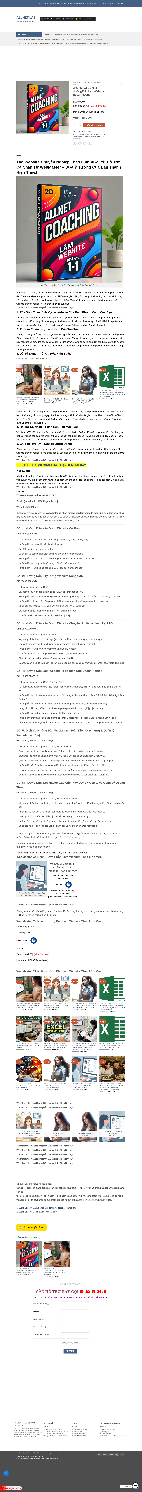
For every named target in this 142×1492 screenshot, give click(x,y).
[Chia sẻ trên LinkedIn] (89, 143)
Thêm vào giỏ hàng (94, 125)
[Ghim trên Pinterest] (85, 143)
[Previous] (16, 387)
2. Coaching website (85, 131)
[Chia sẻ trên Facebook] (74, 143)
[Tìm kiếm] (125, 19)
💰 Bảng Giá (79, 19)
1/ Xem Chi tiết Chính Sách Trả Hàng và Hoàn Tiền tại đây (46, 1207)
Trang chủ (77, 82)
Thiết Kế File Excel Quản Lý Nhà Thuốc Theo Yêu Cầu (29, 1046)
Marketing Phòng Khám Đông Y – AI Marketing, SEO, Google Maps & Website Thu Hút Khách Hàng (111, 1087)
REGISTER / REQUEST (42, 1334)
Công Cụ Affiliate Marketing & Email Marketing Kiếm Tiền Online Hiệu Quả (40, 43)
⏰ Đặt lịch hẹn (56, 19)
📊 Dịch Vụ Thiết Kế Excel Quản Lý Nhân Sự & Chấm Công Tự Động (110, 1046)
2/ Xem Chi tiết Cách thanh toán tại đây (36, 1211)
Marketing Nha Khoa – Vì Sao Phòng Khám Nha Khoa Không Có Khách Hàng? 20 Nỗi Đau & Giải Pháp (83, 1047)
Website (86, 82)
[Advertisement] (62, 61)
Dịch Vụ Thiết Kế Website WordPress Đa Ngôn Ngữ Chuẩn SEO (84, 1087)
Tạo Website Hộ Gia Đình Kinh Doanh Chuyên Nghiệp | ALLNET (56, 400)
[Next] (125, 387)
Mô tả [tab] (18, 156)
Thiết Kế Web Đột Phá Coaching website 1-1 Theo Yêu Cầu (26, 1272)
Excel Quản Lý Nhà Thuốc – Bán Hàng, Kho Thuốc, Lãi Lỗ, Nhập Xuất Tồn (56, 1046)
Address (36, 1311)
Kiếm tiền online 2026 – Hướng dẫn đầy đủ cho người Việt (84, 39)
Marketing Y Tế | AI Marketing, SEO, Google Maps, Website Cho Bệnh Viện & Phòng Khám (71, 34)
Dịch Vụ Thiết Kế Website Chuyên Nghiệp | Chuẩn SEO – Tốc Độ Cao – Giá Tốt (41, 39)
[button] (29, 34)
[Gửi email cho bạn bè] (82, 143)
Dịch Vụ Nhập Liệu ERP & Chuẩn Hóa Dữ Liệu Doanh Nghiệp (56, 1087)
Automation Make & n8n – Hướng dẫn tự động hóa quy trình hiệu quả (87, 43)
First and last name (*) (41, 1304)
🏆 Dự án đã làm (68, 19)
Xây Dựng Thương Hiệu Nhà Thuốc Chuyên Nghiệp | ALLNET (27, 401)
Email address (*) (39, 1319)
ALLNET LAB (26, 17)
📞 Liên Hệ (88, 19)
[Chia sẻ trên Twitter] (78, 143)
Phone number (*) (39, 1327)
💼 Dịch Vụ (45, 19)
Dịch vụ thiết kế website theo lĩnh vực (86, 134)
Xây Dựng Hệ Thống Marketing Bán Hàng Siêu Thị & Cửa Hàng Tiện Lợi (83, 400)
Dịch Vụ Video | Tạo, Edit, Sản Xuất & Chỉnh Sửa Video (28, 1087)
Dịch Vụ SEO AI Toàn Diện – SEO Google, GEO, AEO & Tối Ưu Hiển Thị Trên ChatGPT (56, 1272)
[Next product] (120, 82)
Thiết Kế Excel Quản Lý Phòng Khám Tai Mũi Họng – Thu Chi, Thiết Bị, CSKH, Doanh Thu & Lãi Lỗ (112, 394)
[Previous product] (124, 82)
